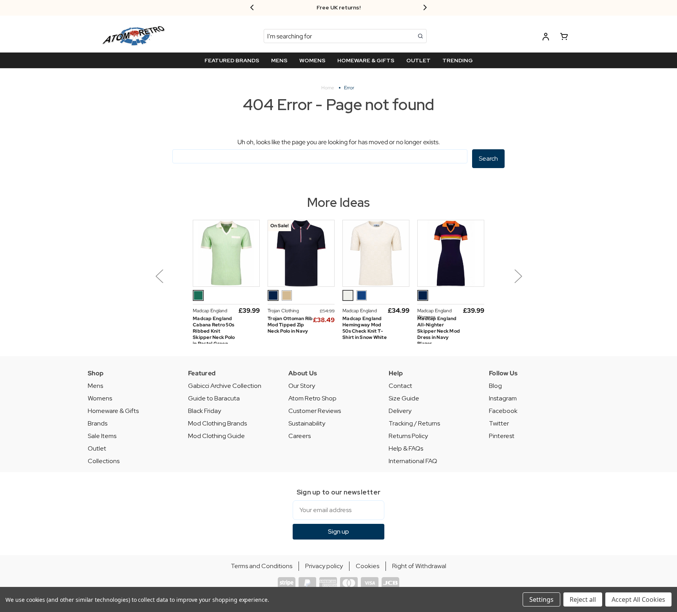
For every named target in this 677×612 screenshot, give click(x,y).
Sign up (338, 531)
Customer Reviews (314, 411)
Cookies (367, 566)
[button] (178, 281)
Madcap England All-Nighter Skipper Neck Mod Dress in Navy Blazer (438, 331)
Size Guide (404, 398)
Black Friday (204, 411)
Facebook (503, 411)
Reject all (583, 599)
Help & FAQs (406, 448)
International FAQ (413, 461)
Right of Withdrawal (419, 566)
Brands (97, 423)
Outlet (97, 448)
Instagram (503, 398)
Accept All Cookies (638, 599)
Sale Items (102, 436)
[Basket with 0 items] (564, 37)
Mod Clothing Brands (217, 423)
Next (518, 276)
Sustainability (306, 423)
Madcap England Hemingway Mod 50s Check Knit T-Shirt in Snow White (364, 327)
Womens (100, 398)
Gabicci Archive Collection (224, 386)
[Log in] (546, 38)
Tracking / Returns (414, 423)
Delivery (400, 411)
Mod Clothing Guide (216, 436)
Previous (159, 276)
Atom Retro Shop (312, 398)
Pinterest (501, 436)
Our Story (301, 386)
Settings (541, 599)
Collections (103, 461)
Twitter (499, 423)
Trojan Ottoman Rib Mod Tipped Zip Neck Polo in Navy (290, 324)
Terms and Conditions (261, 566)
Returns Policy (408, 436)
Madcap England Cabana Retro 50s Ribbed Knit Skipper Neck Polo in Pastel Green (214, 331)
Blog (495, 386)
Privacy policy (324, 566)
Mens (95, 386)
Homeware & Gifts (113, 411)
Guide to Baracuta (214, 398)
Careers (299, 436)
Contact (400, 386)
